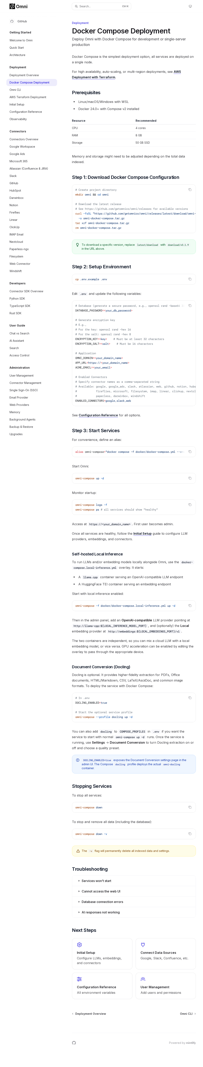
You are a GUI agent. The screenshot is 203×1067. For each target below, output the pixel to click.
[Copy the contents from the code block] (189, 189)
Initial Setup (142, 533)
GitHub (22, 21)
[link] (102, 953)
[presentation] (134, 209)
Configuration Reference (98, 415)
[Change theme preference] (190, 6)
